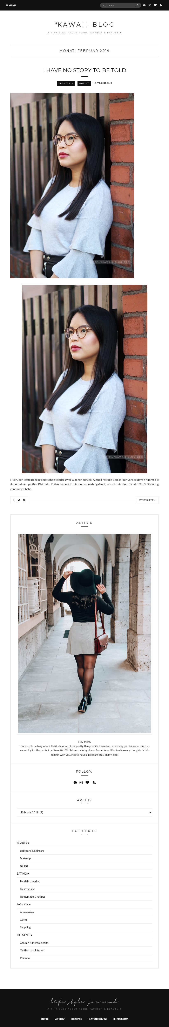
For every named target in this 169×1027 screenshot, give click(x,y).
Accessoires (27, 912)
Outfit (84, 83)
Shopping (25, 927)
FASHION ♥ (66, 83)
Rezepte (76, 1018)
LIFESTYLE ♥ (24, 934)
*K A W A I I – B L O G (84, 24)
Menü (12, 5)
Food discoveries (30, 881)
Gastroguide (27, 889)
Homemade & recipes (32, 896)
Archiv (60, 1018)
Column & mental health (34, 942)
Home (44, 1018)
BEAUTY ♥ (23, 842)
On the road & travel (32, 950)
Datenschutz (98, 1018)
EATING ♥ (23, 873)
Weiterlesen (147, 500)
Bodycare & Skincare (32, 850)
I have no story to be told (84, 70)
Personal (25, 958)
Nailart (24, 865)
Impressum (120, 1018)
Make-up (25, 858)
